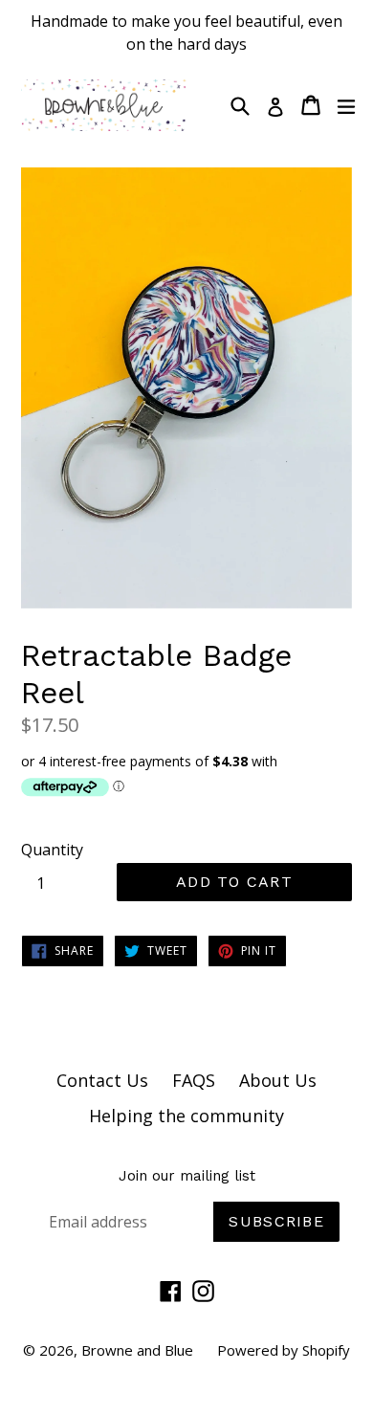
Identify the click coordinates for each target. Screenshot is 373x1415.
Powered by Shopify (283, 1350)
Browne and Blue (137, 1350)
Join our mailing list (187, 1175)
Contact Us (102, 1080)
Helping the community (186, 1115)
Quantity (52, 849)
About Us (278, 1080)
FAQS (193, 1080)
